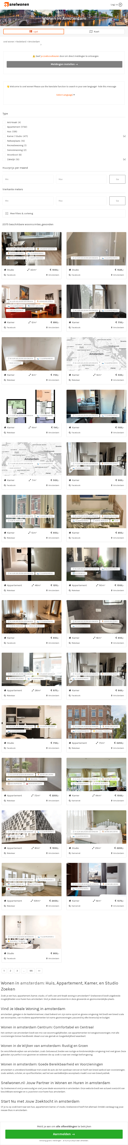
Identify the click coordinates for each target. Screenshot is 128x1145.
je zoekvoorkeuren (50, 56)
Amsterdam (34, 41)
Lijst (35, 31)
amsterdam (32, 983)
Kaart (95, 31)
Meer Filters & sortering (21, 213)
